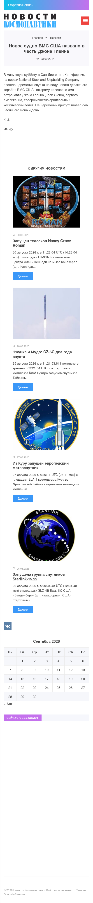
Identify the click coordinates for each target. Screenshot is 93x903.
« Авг (8, 703)
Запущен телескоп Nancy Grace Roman (42, 243)
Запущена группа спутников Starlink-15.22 (39, 576)
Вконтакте (7, 626)
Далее (23, 276)
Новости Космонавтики (37, 23)
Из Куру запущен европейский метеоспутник (41, 465)
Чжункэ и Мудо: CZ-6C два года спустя (42, 354)
